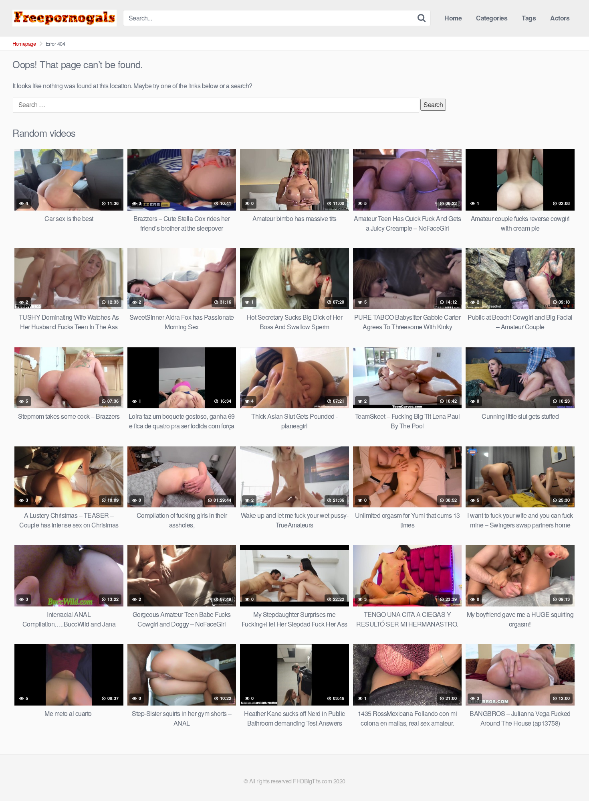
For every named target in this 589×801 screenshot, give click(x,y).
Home (453, 17)
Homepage (24, 43)
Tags (529, 17)
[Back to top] (567, 775)
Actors (559, 17)
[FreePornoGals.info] (64, 18)
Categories (491, 17)
